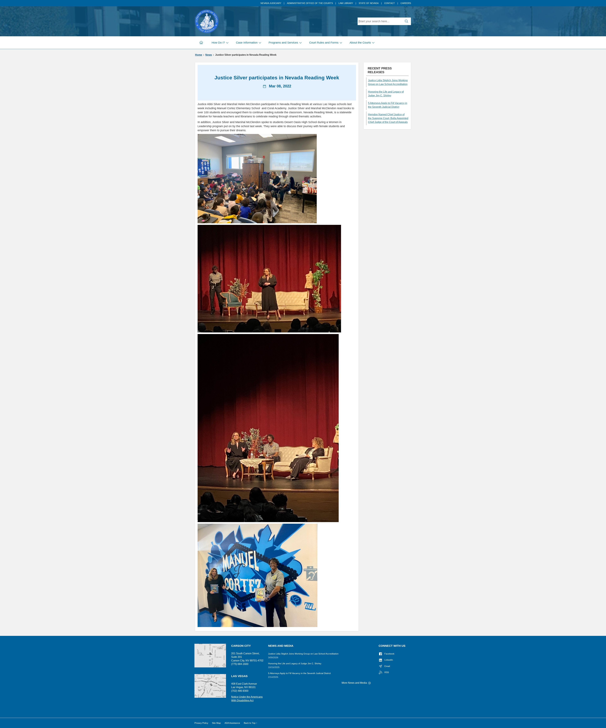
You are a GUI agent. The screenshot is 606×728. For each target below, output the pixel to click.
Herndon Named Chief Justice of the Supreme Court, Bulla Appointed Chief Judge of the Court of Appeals (388, 118)
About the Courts (360, 42)
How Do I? (218, 42)
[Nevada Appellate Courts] (207, 21)
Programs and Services (283, 42)
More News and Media (355, 682)
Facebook (389, 653)
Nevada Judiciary (271, 3)
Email (387, 666)
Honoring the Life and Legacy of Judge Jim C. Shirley (386, 93)
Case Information (247, 42)
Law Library (346, 3)
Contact (389, 3)
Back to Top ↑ (250, 723)
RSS (386, 672)
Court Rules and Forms (324, 42)
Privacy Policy (201, 723)
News (208, 55)
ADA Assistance (232, 723)
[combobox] (380, 21)
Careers (406, 3)
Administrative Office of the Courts (310, 3)
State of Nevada (369, 3)
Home (198, 55)
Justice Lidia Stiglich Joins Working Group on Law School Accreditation (388, 82)
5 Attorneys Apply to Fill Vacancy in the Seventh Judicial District (387, 105)
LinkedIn (388, 660)
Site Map (216, 723)
